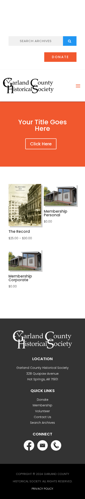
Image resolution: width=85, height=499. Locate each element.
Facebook (31, 22)
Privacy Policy (42, 489)
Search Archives (42, 422)
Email (40, 22)
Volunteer (42, 411)
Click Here (41, 144)
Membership (42, 405)
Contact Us (42, 417)
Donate (60, 57)
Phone (50, 22)
